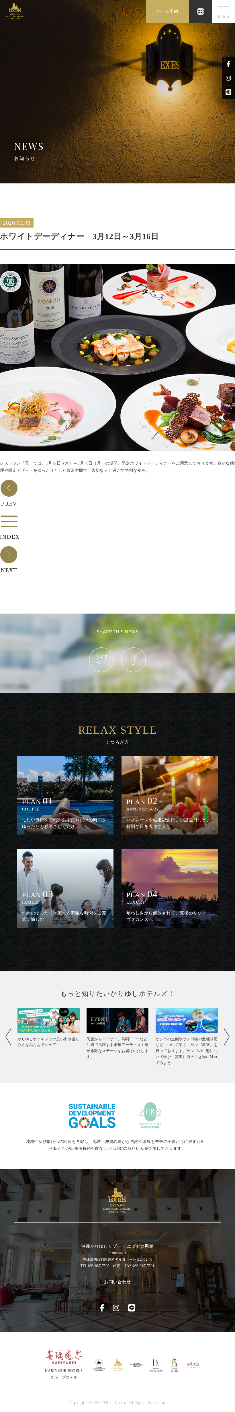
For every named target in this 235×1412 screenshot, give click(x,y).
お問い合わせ (117, 1282)
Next (227, 1036)
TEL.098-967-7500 (102, 1266)
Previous (8, 1036)
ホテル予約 (167, 11)
